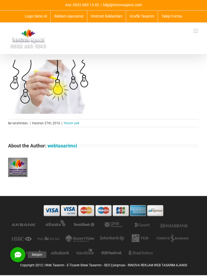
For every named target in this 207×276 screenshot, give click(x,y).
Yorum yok (71, 123)
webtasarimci (62, 146)
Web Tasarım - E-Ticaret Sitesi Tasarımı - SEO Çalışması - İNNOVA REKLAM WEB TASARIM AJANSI (116, 265)
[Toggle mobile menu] (196, 31)
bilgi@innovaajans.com (122, 5)
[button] (17, 254)
